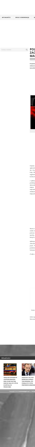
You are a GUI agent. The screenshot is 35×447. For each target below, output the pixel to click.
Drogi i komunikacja (22, 17)
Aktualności (6, 17)
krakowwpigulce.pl (24, 391)
